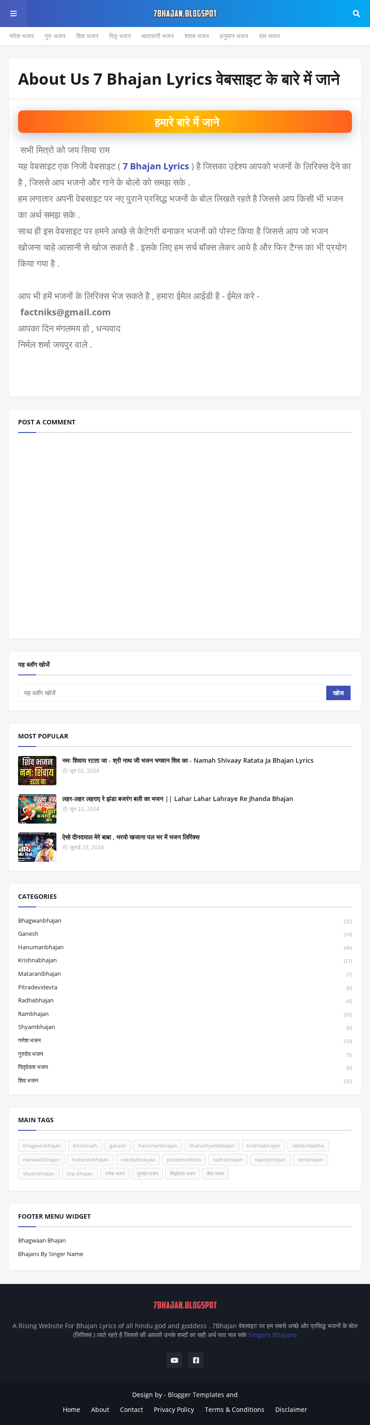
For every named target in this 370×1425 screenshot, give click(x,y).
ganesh (185, 933)
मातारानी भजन (158, 36)
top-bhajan (80, 1173)
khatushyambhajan (212, 1145)
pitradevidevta (185, 987)
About (100, 1409)
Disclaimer (291, 1409)
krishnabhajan (185, 960)
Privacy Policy (174, 1409)
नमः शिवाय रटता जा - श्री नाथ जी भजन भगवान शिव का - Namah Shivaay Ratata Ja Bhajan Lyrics (188, 760)
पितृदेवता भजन (185, 1067)
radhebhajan (185, 1000)
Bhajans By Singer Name (50, 1254)
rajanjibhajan (270, 1159)
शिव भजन (87, 36)
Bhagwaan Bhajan (42, 1240)
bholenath (85, 1145)
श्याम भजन (197, 36)
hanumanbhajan (185, 947)
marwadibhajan (41, 1159)
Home (71, 1409)
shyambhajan (185, 1027)
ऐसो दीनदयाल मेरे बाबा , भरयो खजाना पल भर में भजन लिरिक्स (130, 837)
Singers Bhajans (272, 1334)
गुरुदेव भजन (185, 1054)
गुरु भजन (55, 36)
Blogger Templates (196, 1394)
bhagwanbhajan (185, 920)
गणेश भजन (21, 36)
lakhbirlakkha (308, 1145)
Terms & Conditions (234, 1409)
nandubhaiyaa (138, 1159)
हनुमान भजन (234, 36)
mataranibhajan (185, 974)
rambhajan (185, 1014)
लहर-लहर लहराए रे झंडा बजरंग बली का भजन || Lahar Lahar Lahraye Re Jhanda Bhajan (177, 798)
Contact (131, 1409)
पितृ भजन (120, 36)
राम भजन (269, 36)
